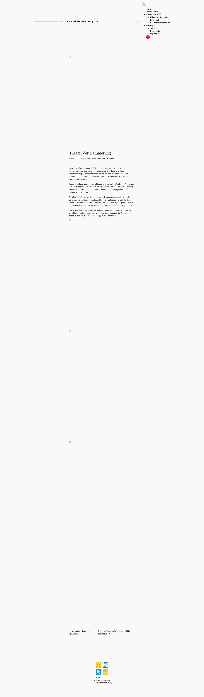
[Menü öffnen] (137, 21)
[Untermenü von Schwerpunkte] (159, 14)
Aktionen (105, 158)
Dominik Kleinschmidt (92, 158)
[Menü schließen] (144, 4)
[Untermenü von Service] (153, 26)
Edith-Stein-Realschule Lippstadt (82, 21)
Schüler (111, 158)
